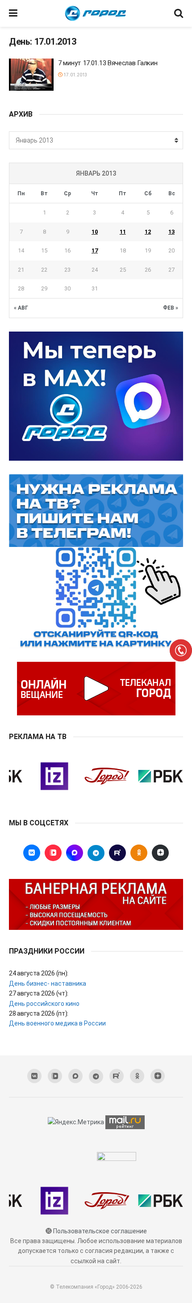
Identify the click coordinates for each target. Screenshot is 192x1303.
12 (148, 231)
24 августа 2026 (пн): (38, 973)
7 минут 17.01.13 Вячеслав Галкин (107, 63)
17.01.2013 (75, 74)
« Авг (21, 308)
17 (95, 250)
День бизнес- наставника (47, 983)
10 (95, 231)
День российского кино (44, 1003)
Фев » (170, 308)
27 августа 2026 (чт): (38, 993)
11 (123, 231)
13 (171, 231)
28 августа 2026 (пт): (38, 1013)
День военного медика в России (57, 1023)
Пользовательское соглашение (100, 1231)
